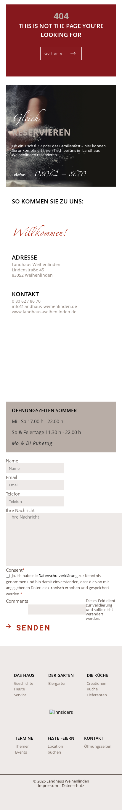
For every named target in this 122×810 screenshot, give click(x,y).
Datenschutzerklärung (58, 575)
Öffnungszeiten (97, 746)
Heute (19, 689)
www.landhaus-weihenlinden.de (44, 311)
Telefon (13, 494)
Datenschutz (73, 785)
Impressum (48, 785)
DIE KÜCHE (97, 675)
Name (12, 461)
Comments (17, 601)
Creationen (96, 683)
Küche (92, 689)
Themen (22, 746)
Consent (15, 570)
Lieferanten (97, 694)
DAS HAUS (24, 675)
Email (11, 477)
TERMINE (24, 738)
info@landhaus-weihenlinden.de (44, 306)
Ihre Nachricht (20, 510)
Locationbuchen (55, 749)
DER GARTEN (61, 675)
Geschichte (23, 683)
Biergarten (57, 683)
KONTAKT (93, 738)
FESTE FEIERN (61, 738)
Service (20, 694)
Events (21, 752)
